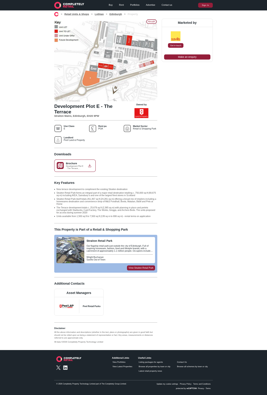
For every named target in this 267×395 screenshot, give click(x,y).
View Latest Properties (122, 366)
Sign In (205, 5)
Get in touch (175, 45)
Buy (111, 5)
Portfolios (134, 5)
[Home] (56, 14)
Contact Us (182, 362)
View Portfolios (119, 362)
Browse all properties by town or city (154, 366)
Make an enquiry (187, 57)
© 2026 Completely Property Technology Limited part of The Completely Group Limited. (91, 384)
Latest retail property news (150, 371)
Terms (208, 388)
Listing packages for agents (151, 362)
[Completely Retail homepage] (68, 360)
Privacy (201, 388)
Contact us (167, 5)
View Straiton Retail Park (141, 268)
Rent (121, 5)
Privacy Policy (185, 384)
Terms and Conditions (202, 384)
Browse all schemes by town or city (192, 366)
